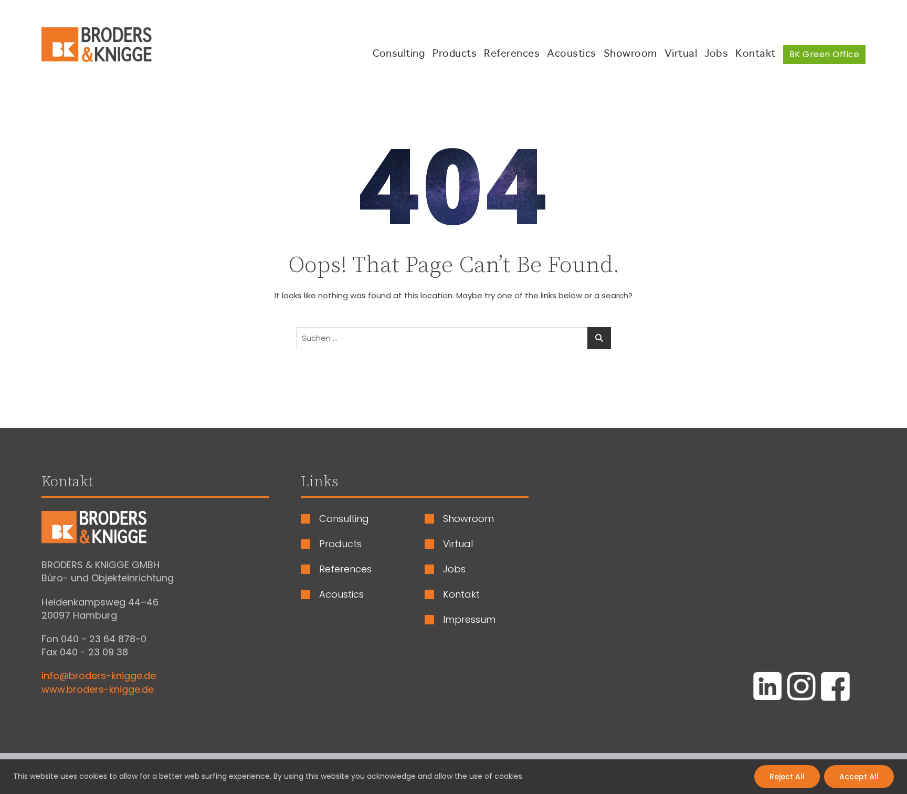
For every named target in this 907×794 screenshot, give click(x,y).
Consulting (399, 54)
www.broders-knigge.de (97, 689)
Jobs (716, 54)
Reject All (787, 776)
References (512, 54)
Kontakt (755, 54)
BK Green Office (824, 54)
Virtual (681, 54)
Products (455, 54)
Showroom (630, 54)
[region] (453, 776)
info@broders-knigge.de (98, 675)
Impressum (469, 619)
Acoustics (571, 54)
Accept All (859, 776)
